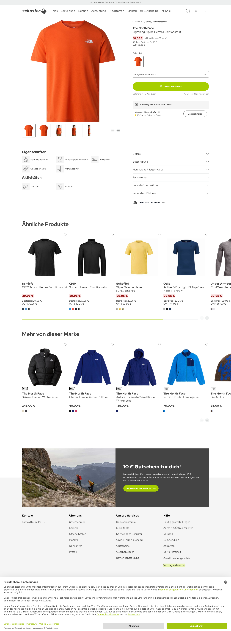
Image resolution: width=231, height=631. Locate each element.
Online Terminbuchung (129, 540)
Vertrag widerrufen (174, 565)
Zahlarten (169, 546)
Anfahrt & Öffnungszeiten (178, 528)
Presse (73, 551)
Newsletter (75, 546)
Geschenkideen (125, 551)
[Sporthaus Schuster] (34, 11)
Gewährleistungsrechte (176, 558)
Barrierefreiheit (172, 551)
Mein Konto (122, 528)
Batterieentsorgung (127, 557)
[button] (113, 130)
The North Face (143, 28)
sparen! (137, 2)
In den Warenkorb (173, 86)
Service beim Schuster (129, 534)
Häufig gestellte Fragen (176, 522)
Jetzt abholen (195, 113)
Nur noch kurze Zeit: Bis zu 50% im (106, 2)
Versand (168, 534)
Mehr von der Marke (150, 202)
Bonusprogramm (126, 522)
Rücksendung (171, 540)
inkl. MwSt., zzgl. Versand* (156, 38)
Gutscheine (123, 546)
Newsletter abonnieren (138, 488)
